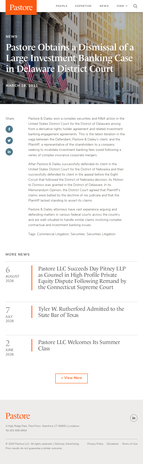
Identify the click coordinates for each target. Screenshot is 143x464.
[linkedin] (133, 418)
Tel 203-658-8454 (16, 430)
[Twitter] (9, 140)
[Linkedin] (9, 151)
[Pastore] (21, 7)
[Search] (134, 6)
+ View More (71, 378)
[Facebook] (9, 129)
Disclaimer (113, 444)
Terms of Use (129, 444)
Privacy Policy (95, 444)
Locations (73, 426)
